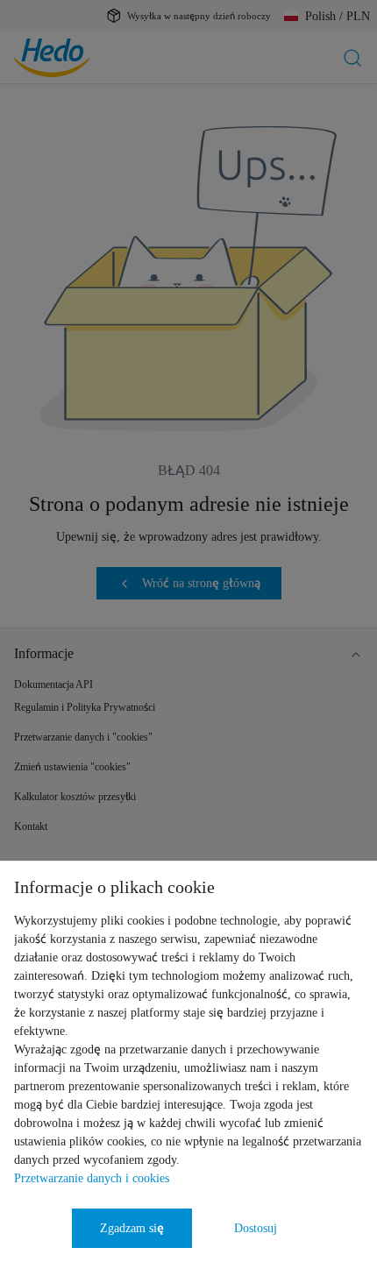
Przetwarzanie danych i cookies (91, 1178)
